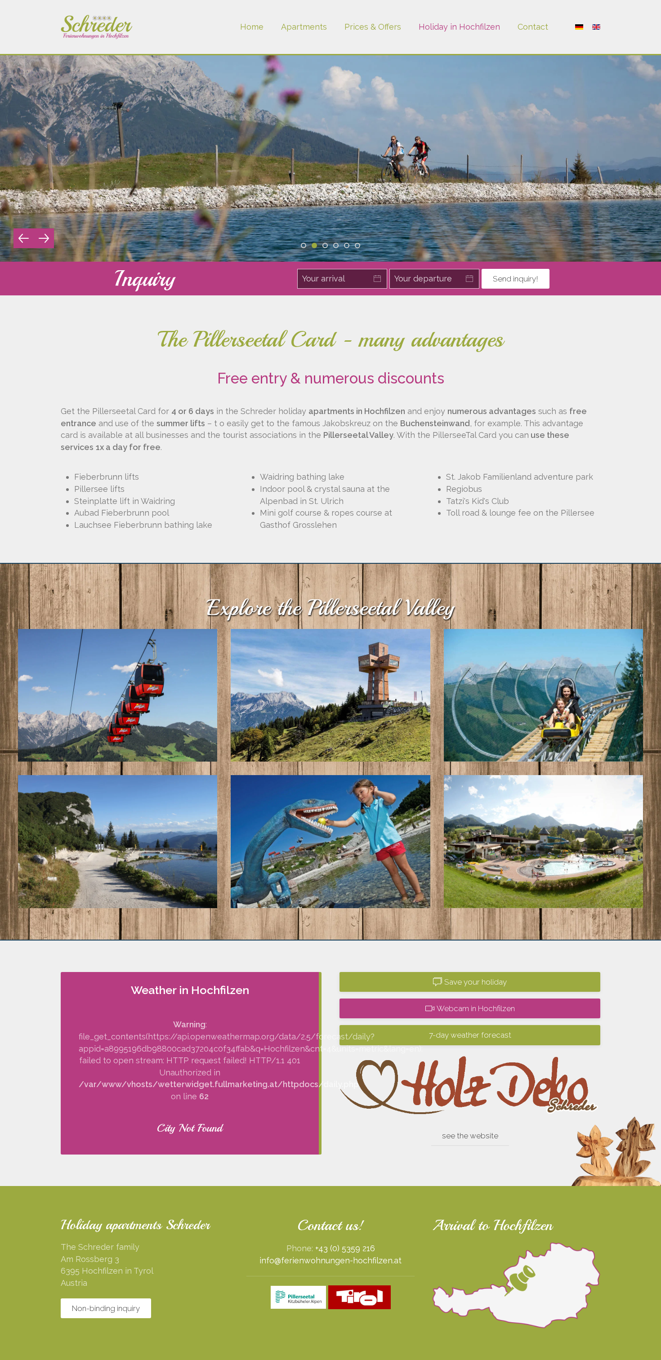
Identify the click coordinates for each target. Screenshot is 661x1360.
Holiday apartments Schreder (135, 1224)
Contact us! (330, 1225)
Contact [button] (533, 26)
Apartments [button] (304, 26)
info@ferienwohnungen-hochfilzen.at (330, 1260)
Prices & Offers (372, 26)
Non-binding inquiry (106, 1308)
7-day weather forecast (470, 1034)
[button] (23, 238)
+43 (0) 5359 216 (345, 1248)
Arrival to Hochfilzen (492, 1225)
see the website (470, 1135)
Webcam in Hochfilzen (476, 1008)
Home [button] (252, 26)
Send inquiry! (515, 278)
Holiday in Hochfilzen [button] (459, 26)
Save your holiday (475, 981)
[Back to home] (97, 26)
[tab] (303, 245)
